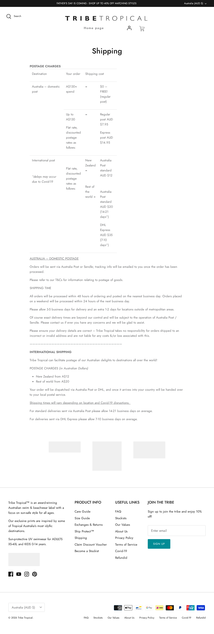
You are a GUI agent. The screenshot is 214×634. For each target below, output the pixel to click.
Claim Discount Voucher (91, 544)
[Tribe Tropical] (107, 18)
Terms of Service (126, 544)
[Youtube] (18, 574)
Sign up (159, 544)
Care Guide (82, 511)
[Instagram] (26, 574)
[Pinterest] (34, 574)
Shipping (81, 538)
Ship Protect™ (84, 531)
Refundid (121, 557)
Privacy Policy (124, 538)
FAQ (118, 511)
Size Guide (82, 518)
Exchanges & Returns (89, 524)
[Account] (129, 29)
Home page (94, 28)
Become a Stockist (87, 551)
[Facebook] (10, 574)
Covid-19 (121, 551)
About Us (121, 531)
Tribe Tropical (25, 618)
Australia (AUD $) (193, 3)
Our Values (122, 524)
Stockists (120, 518)
